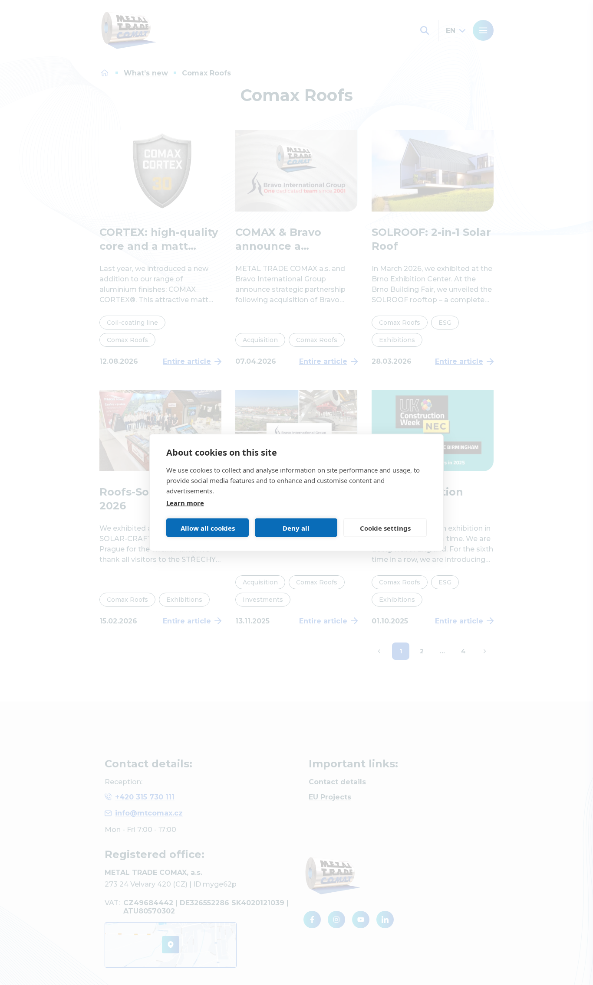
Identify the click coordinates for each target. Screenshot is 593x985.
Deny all (296, 527)
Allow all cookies (208, 527)
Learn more (185, 503)
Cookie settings (385, 527)
